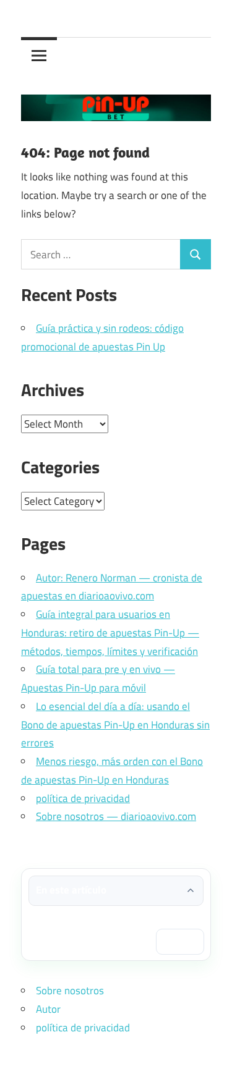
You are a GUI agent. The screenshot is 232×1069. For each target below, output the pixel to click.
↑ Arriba (180, 941)
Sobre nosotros (70, 990)
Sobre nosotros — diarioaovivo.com (116, 816)
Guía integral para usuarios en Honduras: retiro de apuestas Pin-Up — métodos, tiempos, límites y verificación (110, 632)
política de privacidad (83, 798)
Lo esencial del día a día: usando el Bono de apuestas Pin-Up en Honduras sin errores (115, 724)
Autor (48, 1009)
